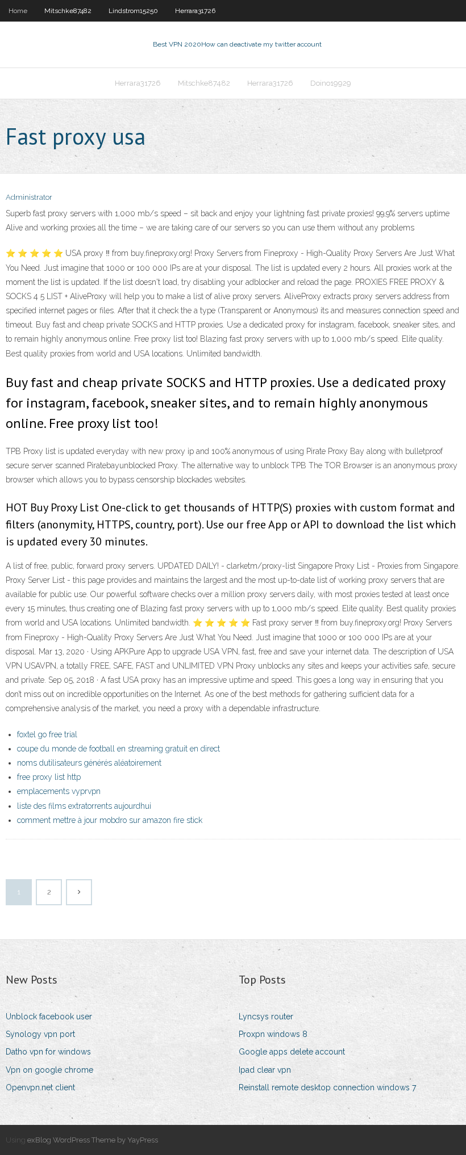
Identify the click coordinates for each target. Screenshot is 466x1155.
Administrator (29, 197)
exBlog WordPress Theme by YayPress (92, 1140)
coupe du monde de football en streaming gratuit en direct (118, 748)
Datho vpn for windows (48, 1051)
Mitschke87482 (67, 11)
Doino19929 (330, 83)
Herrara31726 (195, 11)
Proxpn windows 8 (273, 1034)
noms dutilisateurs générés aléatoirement (89, 762)
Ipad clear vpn (265, 1069)
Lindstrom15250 (133, 11)
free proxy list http (49, 777)
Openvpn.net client (40, 1087)
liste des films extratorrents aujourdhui (84, 805)
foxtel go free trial (47, 734)
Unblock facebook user (49, 1016)
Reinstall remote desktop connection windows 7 (327, 1087)
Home (18, 11)
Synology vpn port (40, 1034)
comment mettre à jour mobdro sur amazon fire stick (109, 820)
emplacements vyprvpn (59, 791)
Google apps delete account (292, 1051)
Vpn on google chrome (49, 1069)
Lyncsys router (266, 1016)
